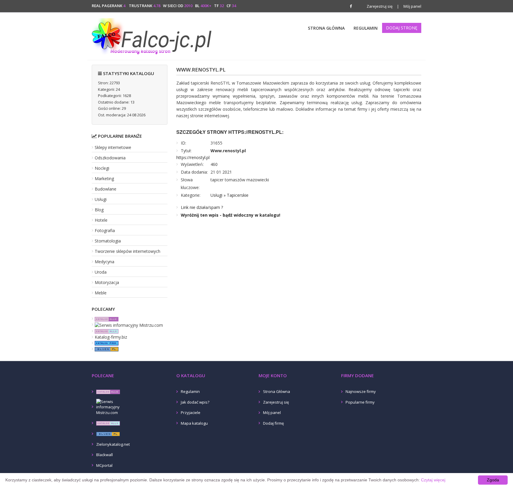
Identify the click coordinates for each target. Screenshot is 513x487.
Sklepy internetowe (113, 147)
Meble (101, 293)
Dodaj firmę (273, 423)
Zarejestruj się (379, 6)
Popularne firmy (360, 402)
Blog (99, 209)
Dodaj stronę (401, 28)
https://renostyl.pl (193, 157)
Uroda (101, 272)
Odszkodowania (110, 158)
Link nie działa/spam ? (202, 207)
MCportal (104, 465)
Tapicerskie (237, 195)
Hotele (101, 220)
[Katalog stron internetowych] (105, 331)
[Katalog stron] (105, 318)
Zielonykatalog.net (113, 444)
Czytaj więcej (433, 480)
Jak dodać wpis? (195, 402)
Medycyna (104, 261)
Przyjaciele (190, 412)
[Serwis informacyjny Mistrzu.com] (127, 324)
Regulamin (366, 28)
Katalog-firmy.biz (111, 337)
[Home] (153, 35)
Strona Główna (326, 28)
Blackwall (104, 454)
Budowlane (105, 189)
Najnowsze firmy (361, 391)
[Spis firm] (105, 343)
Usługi (101, 199)
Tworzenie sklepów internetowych (127, 251)
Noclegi (102, 168)
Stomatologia (108, 241)
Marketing (104, 178)
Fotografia (105, 230)
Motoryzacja (107, 282)
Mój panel (409, 6)
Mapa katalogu (194, 423)
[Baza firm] (105, 349)
